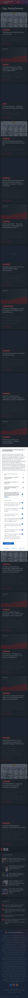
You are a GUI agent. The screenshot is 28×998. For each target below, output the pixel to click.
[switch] (23, 477)
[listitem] (14, 474)
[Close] (25, 450)
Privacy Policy (22, 548)
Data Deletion (6, 548)
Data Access (14, 548)
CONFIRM (8, 543)
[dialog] (14, 499)
